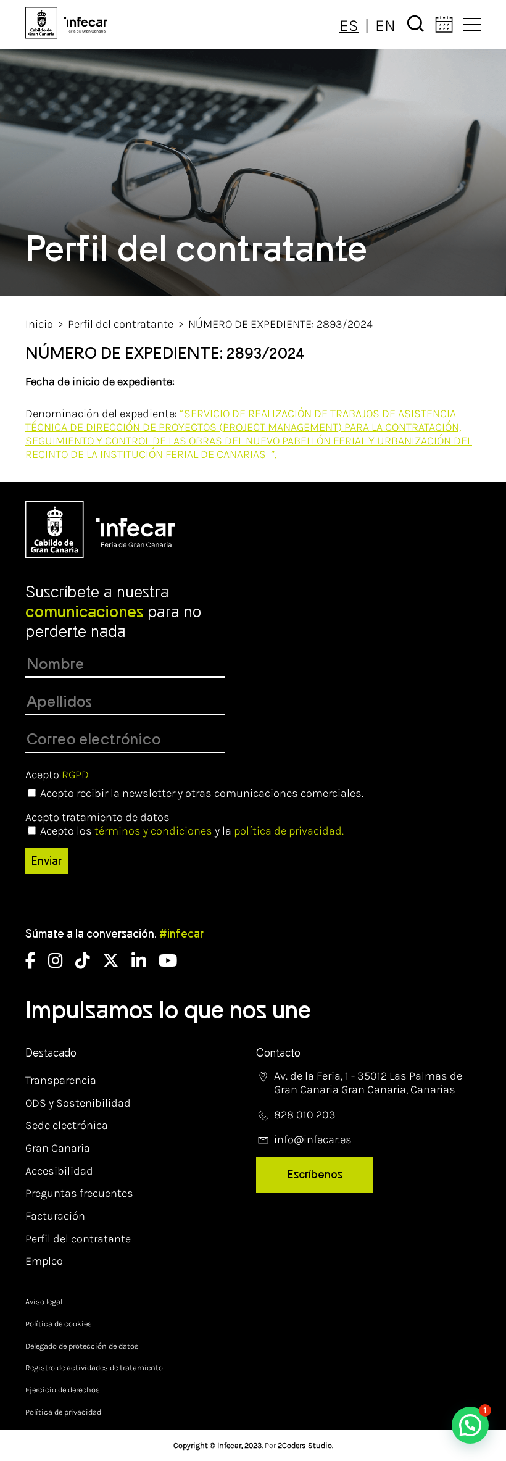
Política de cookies (58, 1323)
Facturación (55, 1216)
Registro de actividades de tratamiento (94, 1367)
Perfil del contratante (120, 324)
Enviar (46, 861)
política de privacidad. (289, 831)
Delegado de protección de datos (82, 1346)
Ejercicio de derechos (62, 1389)
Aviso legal (43, 1301)
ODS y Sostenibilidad (78, 1103)
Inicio (39, 324)
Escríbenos (315, 1174)
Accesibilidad (59, 1171)
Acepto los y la (192, 831)
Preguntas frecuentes (79, 1193)
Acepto (57, 774)
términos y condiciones (153, 831)
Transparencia (60, 1080)
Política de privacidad (63, 1412)
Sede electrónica (66, 1125)
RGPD (75, 774)
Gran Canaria (57, 1148)
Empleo (44, 1261)
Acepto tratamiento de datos (97, 817)
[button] (470, 1425)
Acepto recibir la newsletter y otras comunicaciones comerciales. (201, 793)
